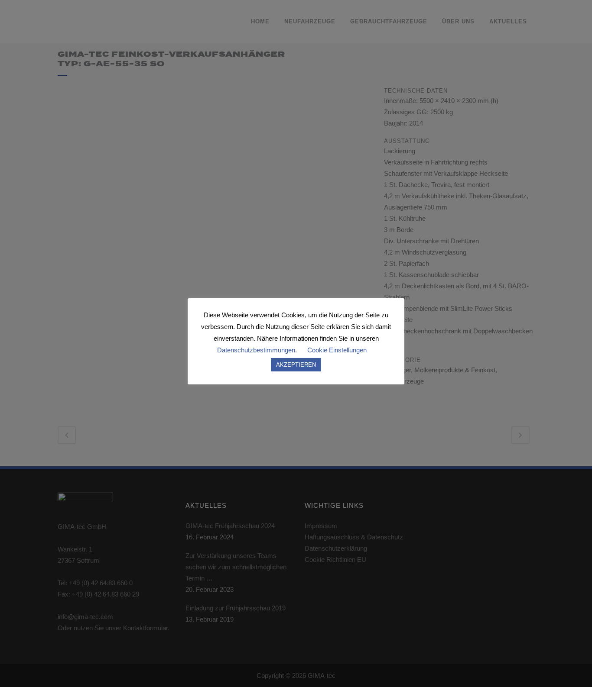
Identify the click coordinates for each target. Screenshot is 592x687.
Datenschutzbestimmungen (256, 350)
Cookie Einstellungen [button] (337, 350)
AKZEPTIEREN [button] (296, 364)
